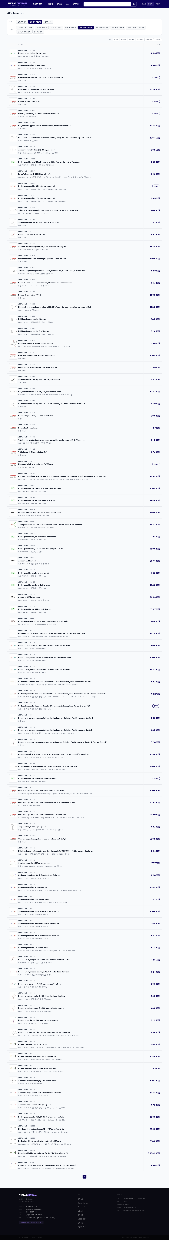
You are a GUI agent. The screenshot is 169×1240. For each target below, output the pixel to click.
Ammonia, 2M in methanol (29, 597)
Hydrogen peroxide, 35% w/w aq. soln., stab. (37, 186)
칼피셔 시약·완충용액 (102, 28)
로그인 (144, 4)
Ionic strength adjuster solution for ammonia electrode (42, 815)
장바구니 (150, 4)
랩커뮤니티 (76, 4)
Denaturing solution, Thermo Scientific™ (35, 416)
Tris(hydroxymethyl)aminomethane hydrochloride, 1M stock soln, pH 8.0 (49, 210)
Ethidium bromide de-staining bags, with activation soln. (42, 259)
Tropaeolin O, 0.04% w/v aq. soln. (32, 827)
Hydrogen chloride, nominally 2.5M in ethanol (37, 778)
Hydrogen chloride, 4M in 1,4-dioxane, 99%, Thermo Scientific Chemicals (49, 162)
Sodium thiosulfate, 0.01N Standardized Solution (39, 875)
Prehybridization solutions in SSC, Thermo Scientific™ (41, 77)
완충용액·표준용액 (35, 22)
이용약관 (33, 1237)
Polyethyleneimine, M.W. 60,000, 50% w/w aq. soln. (39, 392)
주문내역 (158, 4)
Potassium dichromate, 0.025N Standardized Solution (41, 996)
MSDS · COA (82, 1219)
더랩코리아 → (82, 1227)
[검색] (133, 4)
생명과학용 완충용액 (118, 28)
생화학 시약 (48, 22)
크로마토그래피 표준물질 (25, 28)
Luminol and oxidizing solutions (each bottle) (37, 367)
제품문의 (50, 4)
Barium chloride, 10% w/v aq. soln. (32, 1044)
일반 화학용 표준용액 (86, 28)
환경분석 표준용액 (70, 28)
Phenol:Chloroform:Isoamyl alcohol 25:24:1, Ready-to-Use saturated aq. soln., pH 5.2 (54, 307)
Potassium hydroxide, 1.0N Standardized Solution (39, 984)
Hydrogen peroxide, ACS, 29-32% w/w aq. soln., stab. (41, 1117)
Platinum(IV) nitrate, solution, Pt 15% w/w (35, 464)
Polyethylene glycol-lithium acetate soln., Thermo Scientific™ (44, 126)
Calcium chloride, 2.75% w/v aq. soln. (34, 863)
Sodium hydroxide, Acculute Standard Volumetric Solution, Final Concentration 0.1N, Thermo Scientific (62, 694)
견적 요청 (80, 1215)
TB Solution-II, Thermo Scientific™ (32, 452)
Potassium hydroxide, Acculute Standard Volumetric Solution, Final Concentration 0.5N (55, 730)
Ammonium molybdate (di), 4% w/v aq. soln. (36, 150)
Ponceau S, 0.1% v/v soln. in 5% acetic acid (36, 89)
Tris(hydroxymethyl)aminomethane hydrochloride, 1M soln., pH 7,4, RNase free (51, 271)
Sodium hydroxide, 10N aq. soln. (31, 65)
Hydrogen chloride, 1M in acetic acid (33, 573)
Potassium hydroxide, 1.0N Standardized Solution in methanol (44, 645)
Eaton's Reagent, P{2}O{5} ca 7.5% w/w (34, 174)
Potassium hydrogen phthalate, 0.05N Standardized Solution (44, 960)
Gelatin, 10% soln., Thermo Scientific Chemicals (38, 114)
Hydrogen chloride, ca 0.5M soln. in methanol (37, 537)
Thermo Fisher (83, 1207)
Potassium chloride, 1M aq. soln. (32, 53)
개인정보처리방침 (23, 1237)
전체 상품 (80, 1199)
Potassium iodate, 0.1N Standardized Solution (38, 1020)
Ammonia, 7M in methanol (29, 561)
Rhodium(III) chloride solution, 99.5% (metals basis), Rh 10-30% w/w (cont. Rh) (51, 633)
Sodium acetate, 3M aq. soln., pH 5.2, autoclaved (39, 222)
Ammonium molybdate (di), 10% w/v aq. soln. (37, 1081)
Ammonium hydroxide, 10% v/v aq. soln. (35, 1105)
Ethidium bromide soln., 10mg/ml (32, 319)
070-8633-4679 (31, 1206)
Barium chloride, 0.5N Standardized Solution (37, 1056)
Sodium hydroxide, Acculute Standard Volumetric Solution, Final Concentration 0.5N (54, 706)
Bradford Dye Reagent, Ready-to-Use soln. (36, 355)
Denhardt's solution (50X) (29, 102)
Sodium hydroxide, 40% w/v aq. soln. (33, 887)
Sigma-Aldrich (83, 1203)
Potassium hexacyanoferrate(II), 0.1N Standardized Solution (44, 1032)
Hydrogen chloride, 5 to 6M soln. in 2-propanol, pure (40, 549)
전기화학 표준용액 (56, 28)
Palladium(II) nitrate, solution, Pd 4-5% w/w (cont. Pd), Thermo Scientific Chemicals (53, 754)
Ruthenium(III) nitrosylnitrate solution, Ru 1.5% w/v (39, 1141)
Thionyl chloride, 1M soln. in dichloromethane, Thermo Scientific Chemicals (50, 525)
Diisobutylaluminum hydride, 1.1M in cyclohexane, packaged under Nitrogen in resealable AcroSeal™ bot (62, 476)
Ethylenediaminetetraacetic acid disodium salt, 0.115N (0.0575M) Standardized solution (55, 851)
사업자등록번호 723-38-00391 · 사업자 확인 (31, 1222)
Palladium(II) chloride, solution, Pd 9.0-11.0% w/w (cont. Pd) (43, 1153)
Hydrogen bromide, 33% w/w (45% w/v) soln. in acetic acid (43, 621)
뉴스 (67, 4)
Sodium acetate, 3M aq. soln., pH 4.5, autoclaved (39, 380)
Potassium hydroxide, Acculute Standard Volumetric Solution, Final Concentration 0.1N (55, 718)
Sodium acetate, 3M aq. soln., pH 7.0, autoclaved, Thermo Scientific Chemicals (51, 404)
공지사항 (80, 1223)
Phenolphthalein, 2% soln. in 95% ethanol (35, 343)
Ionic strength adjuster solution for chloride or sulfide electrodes (46, 803)
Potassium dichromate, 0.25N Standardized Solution (41, 1008)
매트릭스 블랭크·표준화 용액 (136, 28)
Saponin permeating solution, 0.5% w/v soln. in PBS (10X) (42, 247)
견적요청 (59, 4)
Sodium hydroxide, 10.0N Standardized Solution (38, 911)
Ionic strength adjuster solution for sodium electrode (41, 791)
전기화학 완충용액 (41, 28)
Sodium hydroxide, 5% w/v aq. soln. (33, 948)
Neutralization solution (28, 428)
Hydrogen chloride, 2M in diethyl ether (34, 609)
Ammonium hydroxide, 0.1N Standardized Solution (39, 1093)
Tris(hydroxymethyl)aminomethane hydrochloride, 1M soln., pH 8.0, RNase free (51, 440)
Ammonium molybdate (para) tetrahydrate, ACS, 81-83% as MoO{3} (47, 1165)
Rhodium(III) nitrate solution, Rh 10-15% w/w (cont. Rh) (41, 1129)
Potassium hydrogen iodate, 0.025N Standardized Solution (43, 972)
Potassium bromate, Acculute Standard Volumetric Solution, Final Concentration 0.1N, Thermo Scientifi (62, 742)
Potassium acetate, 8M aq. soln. (32, 234)
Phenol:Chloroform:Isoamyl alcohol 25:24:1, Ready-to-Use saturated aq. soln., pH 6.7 (54, 138)
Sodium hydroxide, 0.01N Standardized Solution (38, 936)
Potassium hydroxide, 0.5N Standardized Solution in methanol (44, 658)
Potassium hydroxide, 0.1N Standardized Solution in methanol (44, 670)
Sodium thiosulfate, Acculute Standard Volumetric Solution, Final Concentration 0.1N (54, 682)
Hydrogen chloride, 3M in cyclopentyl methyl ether (39, 488)
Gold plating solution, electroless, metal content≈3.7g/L (42, 839)
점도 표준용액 (38, 32)
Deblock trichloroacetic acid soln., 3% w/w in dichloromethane (45, 283)
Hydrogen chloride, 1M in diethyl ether (34, 585)
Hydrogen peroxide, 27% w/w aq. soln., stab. (37, 198)
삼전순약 (80, 1211)
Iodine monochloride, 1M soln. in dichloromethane (39, 512)
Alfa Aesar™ (23, 50)
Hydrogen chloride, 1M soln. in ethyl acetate (36, 500)
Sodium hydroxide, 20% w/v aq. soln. (33, 899)
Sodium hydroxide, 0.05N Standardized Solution (38, 923)
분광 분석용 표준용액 (24, 32)
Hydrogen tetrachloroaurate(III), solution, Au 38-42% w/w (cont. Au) (47, 766)
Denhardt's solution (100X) (29, 295)
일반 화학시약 (22, 22)
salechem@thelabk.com (34, 1209)
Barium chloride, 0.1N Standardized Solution (37, 1069)
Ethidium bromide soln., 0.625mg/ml (33, 331)
